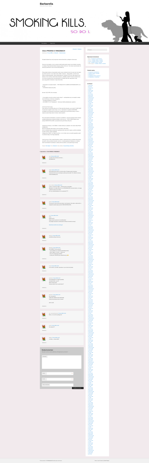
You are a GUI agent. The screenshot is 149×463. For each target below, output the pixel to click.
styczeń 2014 (90, 270)
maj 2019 (89, 192)
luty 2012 (89, 298)
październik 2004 (91, 406)
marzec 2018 (90, 209)
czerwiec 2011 (90, 308)
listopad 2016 (90, 228)
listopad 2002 (90, 434)
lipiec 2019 (90, 189)
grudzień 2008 (90, 345)
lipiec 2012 (90, 292)
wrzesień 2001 (90, 451)
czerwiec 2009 (90, 337)
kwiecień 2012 (90, 296)
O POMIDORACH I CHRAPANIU (93, 77)
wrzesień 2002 (90, 436)
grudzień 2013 (90, 271)
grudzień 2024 (90, 110)
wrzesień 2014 (90, 260)
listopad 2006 (90, 375)
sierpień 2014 (90, 261)
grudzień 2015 (90, 242)
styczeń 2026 (90, 94)
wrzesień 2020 (90, 172)
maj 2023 (89, 133)
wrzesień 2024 (90, 113)
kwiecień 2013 (90, 281)
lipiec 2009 (90, 336)
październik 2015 (91, 244)
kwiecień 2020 (90, 178)
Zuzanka (89, 61)
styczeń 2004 (90, 417)
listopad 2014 (90, 258)
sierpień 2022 (90, 144)
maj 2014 (89, 265)
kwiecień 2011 (90, 310)
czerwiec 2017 (90, 220)
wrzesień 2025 (90, 99)
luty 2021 (89, 166)
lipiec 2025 (90, 101)
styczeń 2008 (90, 358)
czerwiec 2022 (90, 146)
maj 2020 (89, 177)
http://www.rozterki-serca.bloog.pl (56, 224)
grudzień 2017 (90, 212)
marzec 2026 (90, 91)
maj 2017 (89, 221)
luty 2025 (89, 107)
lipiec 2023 (90, 130)
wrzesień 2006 (90, 378)
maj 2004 (89, 412)
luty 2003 (89, 430)
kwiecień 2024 (90, 119)
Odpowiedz (44, 162)
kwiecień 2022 (90, 149)
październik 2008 (91, 347)
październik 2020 (91, 171)
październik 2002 (91, 435)
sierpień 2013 (90, 276)
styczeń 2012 (90, 299)
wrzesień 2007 (90, 363)
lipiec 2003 (90, 424)
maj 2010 (89, 324)
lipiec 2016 (90, 233)
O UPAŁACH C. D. (91, 74)
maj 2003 (89, 427)
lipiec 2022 (90, 145)
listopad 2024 (90, 111)
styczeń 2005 (90, 402)
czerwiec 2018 (90, 205)
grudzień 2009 (90, 330)
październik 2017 (91, 215)
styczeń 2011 (90, 314)
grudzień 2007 (90, 359)
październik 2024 (91, 112)
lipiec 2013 (90, 277)
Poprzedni (74, 49)
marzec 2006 (90, 385)
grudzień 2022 (90, 139)
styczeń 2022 (90, 152)
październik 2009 (91, 332)
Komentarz (45, 356)
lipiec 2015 (90, 248)
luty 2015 (89, 254)
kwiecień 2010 (90, 325)
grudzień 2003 (90, 418)
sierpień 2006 (90, 379)
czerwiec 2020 (90, 176)
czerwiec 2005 (90, 396)
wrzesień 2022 (90, 143)
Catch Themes (106, 460)
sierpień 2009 (90, 335)
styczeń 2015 (90, 255)
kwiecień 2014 (90, 266)
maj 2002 (89, 441)
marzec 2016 (90, 238)
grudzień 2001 (90, 447)
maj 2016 (89, 236)
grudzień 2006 (90, 374)
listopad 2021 (90, 155)
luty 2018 (89, 210)
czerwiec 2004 (90, 411)
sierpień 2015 (90, 247)
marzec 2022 (90, 150)
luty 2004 (89, 416)
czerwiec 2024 (90, 117)
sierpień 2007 (90, 364)
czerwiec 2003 (90, 425)
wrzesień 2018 (90, 201)
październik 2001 (91, 450)
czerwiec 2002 (90, 440)
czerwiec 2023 (90, 132)
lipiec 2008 (90, 351)
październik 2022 (91, 141)
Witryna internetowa (46, 384)
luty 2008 (89, 357)
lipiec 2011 (90, 307)
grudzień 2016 (90, 227)
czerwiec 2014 (90, 264)
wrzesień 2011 (90, 304)
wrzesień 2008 (90, 348)
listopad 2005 (90, 390)
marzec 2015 (90, 253)
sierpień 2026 (90, 85)
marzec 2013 (90, 282)
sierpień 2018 (90, 203)
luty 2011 (89, 313)
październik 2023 (91, 127)
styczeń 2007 (90, 373)
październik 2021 (91, 156)
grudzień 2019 (90, 183)
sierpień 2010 (90, 320)
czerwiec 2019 (90, 190)
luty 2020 (89, 181)
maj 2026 (89, 89)
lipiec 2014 (90, 263)
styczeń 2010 (90, 329)
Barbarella (46, 3)
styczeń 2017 (90, 226)
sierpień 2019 (90, 188)
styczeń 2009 (90, 343)
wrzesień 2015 (90, 245)
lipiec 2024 (90, 116)
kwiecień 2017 (90, 222)
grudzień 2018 (90, 198)
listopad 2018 (90, 199)
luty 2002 (89, 445)
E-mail (44, 378)
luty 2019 (89, 195)
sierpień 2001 (90, 452)
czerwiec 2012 (90, 293)
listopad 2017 (90, 214)
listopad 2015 (90, 243)
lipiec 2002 (90, 439)
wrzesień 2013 (90, 275)
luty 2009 (89, 342)
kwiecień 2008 (90, 354)
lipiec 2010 (90, 321)
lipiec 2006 (90, 380)
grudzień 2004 (90, 403)
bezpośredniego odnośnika (69, 145)
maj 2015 (89, 250)
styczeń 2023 (90, 138)
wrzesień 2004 (90, 407)
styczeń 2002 (90, 446)
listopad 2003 (90, 419)
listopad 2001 (90, 449)
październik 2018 (91, 200)
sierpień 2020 (90, 173)
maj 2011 (89, 309)
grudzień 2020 (90, 168)
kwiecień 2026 (90, 90)
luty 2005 (89, 401)
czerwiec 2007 (90, 367)
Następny (80, 49)
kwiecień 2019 (90, 193)
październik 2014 (91, 259)
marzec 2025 (90, 106)
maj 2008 (89, 353)
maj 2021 (89, 162)
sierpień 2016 (90, 232)
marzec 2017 (90, 223)
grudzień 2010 (90, 315)
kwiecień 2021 (90, 163)
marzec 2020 (90, 179)
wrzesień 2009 (90, 334)
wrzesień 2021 (90, 157)
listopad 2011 (90, 302)
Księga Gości (52, 43)
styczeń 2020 (90, 182)
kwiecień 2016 (90, 237)
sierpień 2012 (90, 291)
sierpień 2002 (90, 438)
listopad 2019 (90, 184)
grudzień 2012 (90, 286)
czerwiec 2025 (90, 102)
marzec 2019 (90, 194)
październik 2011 (91, 303)
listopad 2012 (90, 287)
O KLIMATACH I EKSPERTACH (96, 58)
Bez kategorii (48, 145)
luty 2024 (89, 122)
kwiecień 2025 (90, 105)
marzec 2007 (90, 370)
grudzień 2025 (90, 95)
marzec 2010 (90, 326)
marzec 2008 (90, 356)
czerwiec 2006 (90, 381)
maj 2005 (89, 397)
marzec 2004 (90, 414)
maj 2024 (89, 118)
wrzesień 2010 (90, 319)
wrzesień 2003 (90, 422)
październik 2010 (91, 318)
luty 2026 (89, 92)
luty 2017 (89, 225)
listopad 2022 (90, 140)
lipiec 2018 (90, 204)
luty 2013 (89, 283)
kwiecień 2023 (90, 134)
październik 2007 (91, 362)
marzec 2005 (90, 400)
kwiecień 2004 (90, 413)
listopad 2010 (90, 316)
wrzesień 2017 (90, 216)
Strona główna (44, 43)
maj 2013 (89, 280)
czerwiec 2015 (90, 249)
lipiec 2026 (90, 86)
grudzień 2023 (90, 124)
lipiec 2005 (90, 395)
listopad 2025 (90, 96)
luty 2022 (89, 151)
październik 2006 (91, 376)
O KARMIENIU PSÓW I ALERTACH (94, 75)
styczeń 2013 (90, 285)
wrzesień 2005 (90, 392)
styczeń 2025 (90, 108)
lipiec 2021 (90, 160)
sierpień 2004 (90, 408)
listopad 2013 (90, 272)
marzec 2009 (90, 341)
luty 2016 (89, 239)
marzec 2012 (90, 297)
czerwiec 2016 (90, 234)
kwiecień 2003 (90, 428)
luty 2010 (89, 327)
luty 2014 (89, 269)
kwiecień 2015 (90, 252)
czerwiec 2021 (90, 161)
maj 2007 (89, 368)
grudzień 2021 (90, 154)
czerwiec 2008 (90, 352)
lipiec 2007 (90, 365)
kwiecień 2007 (90, 369)
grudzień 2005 (90, 389)
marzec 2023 (90, 135)
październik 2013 (91, 274)
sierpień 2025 (90, 100)
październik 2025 (91, 97)
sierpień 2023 (90, 129)
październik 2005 (91, 391)
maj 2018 (89, 206)
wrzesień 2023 (90, 128)
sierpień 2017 (90, 217)
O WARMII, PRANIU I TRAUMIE (97, 61)
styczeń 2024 (90, 123)
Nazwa (44, 373)
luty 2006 (89, 386)
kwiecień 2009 (90, 340)
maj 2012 (89, 294)
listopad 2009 (90, 331)
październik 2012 (91, 288)
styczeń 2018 (90, 211)
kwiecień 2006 (90, 384)
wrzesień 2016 (90, 231)
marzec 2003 (90, 429)
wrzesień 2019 (90, 187)
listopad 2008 (90, 346)
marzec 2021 (90, 165)
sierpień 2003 (90, 423)
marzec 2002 (90, 444)
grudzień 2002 (90, 433)
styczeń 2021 (90, 167)
